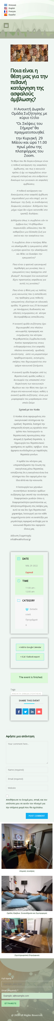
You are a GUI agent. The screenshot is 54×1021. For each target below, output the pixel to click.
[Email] (39, 711)
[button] (6, 25)
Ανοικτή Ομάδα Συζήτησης (26, 693)
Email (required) (10, 990)
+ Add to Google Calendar (30, 647)
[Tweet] (25, 711)
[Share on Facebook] (19, 711)
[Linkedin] (32, 711)
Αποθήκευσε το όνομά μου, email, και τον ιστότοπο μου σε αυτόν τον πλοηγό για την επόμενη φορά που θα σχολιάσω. (26, 803)
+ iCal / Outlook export (30, 656)
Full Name (7, 978)
